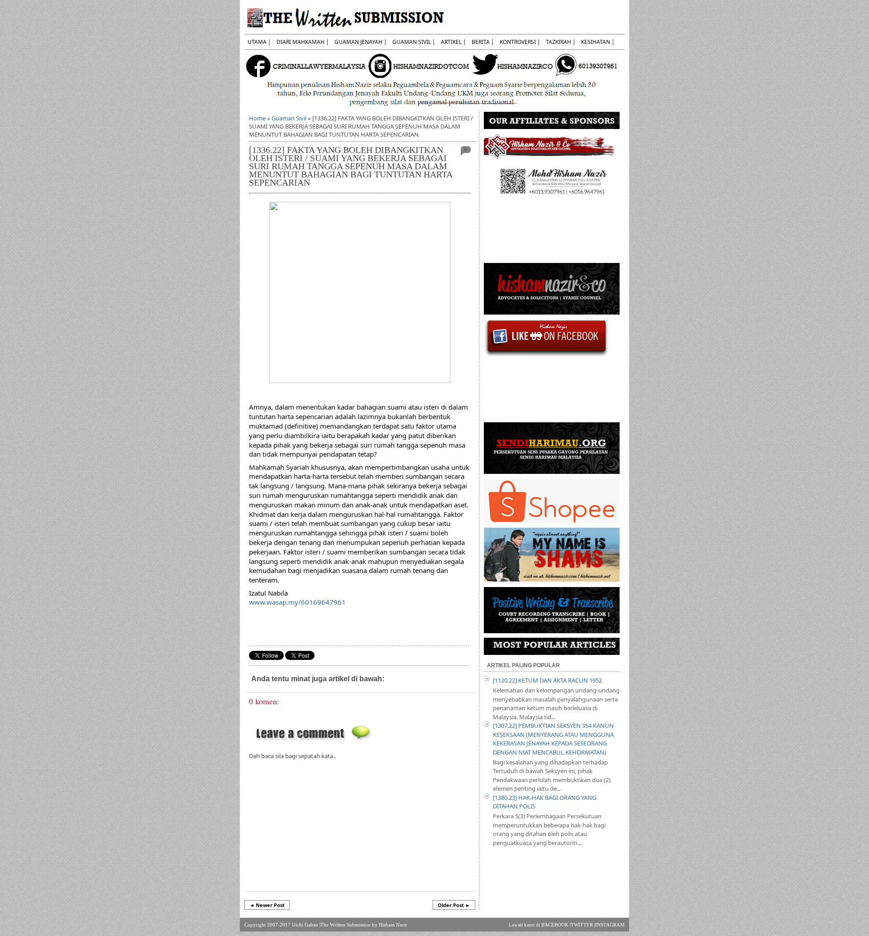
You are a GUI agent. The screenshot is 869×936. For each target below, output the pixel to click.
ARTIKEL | (453, 42)
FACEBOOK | (556, 924)
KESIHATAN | (598, 42)
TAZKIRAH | (561, 42)
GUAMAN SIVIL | (413, 42)
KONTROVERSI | (520, 42)
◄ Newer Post (267, 905)
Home (257, 118)
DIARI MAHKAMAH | (303, 42)
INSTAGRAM (610, 924)
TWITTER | (583, 924)
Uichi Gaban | (306, 924)
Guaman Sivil (289, 118)
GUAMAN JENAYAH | (360, 42)
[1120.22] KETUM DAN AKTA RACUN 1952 (547, 680)
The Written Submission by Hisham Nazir (363, 924)
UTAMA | (259, 42)
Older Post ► (454, 905)
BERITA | (483, 42)
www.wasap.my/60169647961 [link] (297, 601)
